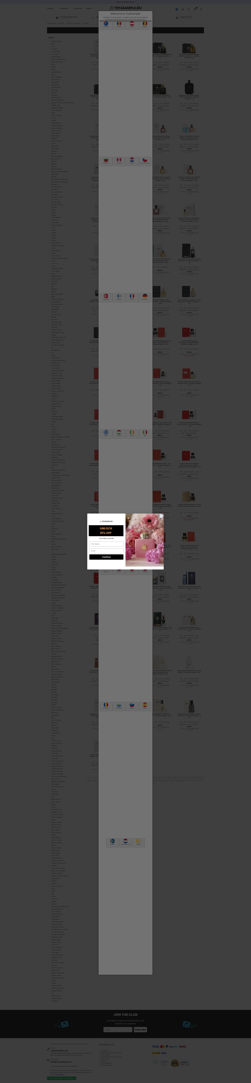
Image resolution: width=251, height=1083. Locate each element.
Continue (106, 557)
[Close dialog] (161, 516)
